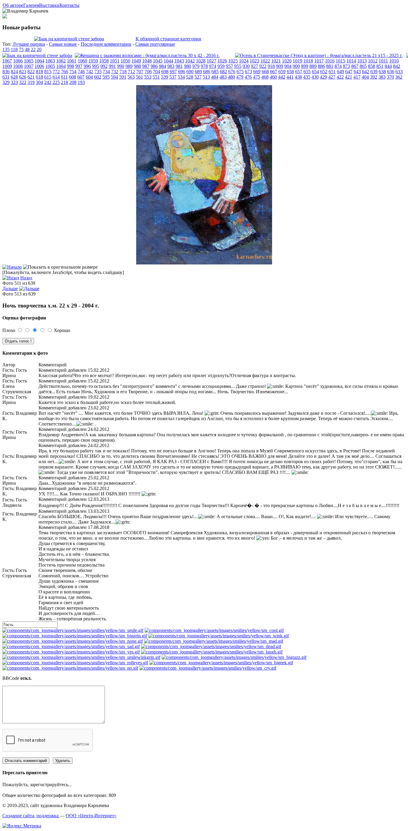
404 (365, 76)
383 (382, 76)
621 (31, 76)
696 (181, 71)
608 (72, 76)
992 (104, 66)
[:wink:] (218, 635)
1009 (7, 66)
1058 (104, 60)
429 (323, 76)
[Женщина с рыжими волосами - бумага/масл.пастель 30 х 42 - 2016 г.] (147, 55)
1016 (330, 60)
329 (6, 82)
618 (39, 76)
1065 (28, 60)
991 (112, 66)
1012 (373, 60)
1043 (179, 60)
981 (179, 66)
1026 (222, 60)
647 (348, 71)
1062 (61, 60)
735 (98, 71)
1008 (18, 66)
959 (221, 66)
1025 (233, 60)
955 (237, 66)
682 (223, 71)
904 (288, 66)
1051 (114, 60)
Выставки (49, 5)
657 (298, 71)
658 (290, 71)
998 (70, 66)
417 (357, 76)
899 (304, 66)
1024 (244, 60)
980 (187, 66)
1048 (147, 60)
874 (338, 66)
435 (306, 76)
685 (215, 71)
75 (21, 49)
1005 (50, 66)
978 (204, 66)
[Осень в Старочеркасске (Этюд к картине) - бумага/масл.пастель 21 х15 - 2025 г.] (319, 55)
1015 (340, 60)
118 (14, 49)
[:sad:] (71, 646)
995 (95, 66)
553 (147, 76)
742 (89, 71)
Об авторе (13, 5)
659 (282, 71)
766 (64, 71)
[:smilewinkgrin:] (81, 657)
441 (290, 76)
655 (307, 71)
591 (122, 76)
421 (348, 76)
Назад (26, 277)
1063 (50, 60)
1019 (297, 60)
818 (39, 71)
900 (296, 66)
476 (248, 76)
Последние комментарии (106, 44)
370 (390, 76)
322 (22, 82)
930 (246, 66)
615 (47, 76)
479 (239, 76)
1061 (71, 60)
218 (64, 82)
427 (331, 76)
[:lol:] (212, 651)
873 (346, 66)
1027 (211, 60)
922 (262, 66)
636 (390, 71)
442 (281, 76)
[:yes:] (71, 651)
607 (81, 76)
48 (27, 49)
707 (139, 71)
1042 (190, 60)
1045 (157, 60)
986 (154, 66)
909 (279, 66)
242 (47, 82)
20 (39, 49)
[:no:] (70, 668)
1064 (39, 60)
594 (114, 76)
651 (332, 71)
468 (265, 76)
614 (56, 76)
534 (181, 76)
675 (240, 71)
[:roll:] (75, 662)
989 (129, 66)
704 (156, 71)
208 (72, 82)
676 (231, 71)
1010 (394, 60)
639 (374, 71)
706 (148, 71)
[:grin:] (74, 635)
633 (399, 71)
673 (248, 71)
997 (78, 66)
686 (206, 71)
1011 (383, 60)
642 (365, 71)
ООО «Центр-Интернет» (91, 815)
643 (357, 71)
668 (265, 71)
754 (72, 71)
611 (64, 76)
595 (106, 76)
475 (256, 76)
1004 (61, 66)
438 (298, 76)
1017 (319, 60)
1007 (28, 66)
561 (139, 76)
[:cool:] (214, 630)
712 (131, 71)
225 (56, 82)
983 (170, 66)
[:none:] (72, 641)
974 (212, 66)
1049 (136, 60)
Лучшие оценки (29, 44)
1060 (82, 60)
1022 (265, 60)
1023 (254, 60)
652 (323, 71)
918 (271, 66)
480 (231, 76)
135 (6, 49)
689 (198, 71)
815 (47, 71)
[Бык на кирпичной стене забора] (69, 38)
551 (156, 76)
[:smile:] (72, 630)
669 (256, 71)
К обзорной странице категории (168, 38)
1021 (276, 60)
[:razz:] (234, 657)
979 (196, 66)
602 (97, 76)
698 (164, 71)
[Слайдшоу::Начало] (12, 267)
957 (229, 66)
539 (164, 76)
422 (340, 76)
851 (380, 66)
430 (315, 76)
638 (382, 71)
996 (87, 66)
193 (81, 82)
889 (313, 66)
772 (56, 71)
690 (190, 71)
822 (31, 71)
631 (6, 76)
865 (363, 66)
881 (329, 66)
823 (22, 71)
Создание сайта (18, 815)
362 (398, 76)
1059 (93, 60)
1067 (7, 60)
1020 (287, 60)
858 (371, 66)
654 (315, 71)
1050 (125, 60)
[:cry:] (207, 668)
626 (22, 76)
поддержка (48, 815)
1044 (168, 60)
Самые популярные (155, 44)
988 (137, 66)
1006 (39, 66)
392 (373, 76)
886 (321, 66)
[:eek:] (221, 662)
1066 (18, 60)
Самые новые (63, 44)
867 (354, 66)
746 (81, 71)
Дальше (10, 288)
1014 (351, 60)
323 (14, 82)
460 (273, 76)
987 (145, 66)
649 (340, 71)
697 (173, 71)
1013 (362, 60)
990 (120, 66)
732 (114, 71)
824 (14, 71)
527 (198, 76)
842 (396, 66)
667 (273, 71)
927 (254, 66)
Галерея (31, 5)
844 (388, 66)
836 (6, 71)
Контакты (69, 5)
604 (89, 76)
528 (189, 76)
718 (123, 71)
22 (33, 49)
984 (162, 66)
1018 (308, 60)
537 (173, 76)
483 (223, 76)
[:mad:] (213, 641)
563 (131, 76)
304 (39, 82)
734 (106, 71)
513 (206, 76)
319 (31, 82)
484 (214, 76)
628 (14, 76)
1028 (200, 60)
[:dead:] (211, 646)
